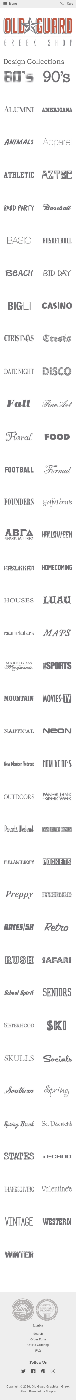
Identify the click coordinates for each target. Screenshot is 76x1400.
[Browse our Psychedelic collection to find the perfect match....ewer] (57, 898)
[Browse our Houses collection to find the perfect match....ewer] (19, 604)
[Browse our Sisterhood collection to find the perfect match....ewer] (19, 1029)
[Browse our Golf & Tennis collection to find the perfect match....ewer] (57, 505)
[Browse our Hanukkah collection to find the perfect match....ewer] (19, 571)
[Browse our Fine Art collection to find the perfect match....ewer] (57, 407)
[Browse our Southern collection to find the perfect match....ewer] (19, 1094)
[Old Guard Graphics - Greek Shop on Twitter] (23, 1372)
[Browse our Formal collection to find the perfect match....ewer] (57, 473)
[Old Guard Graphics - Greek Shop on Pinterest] (43, 1372)
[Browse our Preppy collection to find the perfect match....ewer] (19, 898)
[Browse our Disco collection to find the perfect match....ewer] (57, 375)
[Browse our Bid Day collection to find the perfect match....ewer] (57, 276)
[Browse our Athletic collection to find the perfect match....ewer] (19, 178)
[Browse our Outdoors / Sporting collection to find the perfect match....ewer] (19, 800)
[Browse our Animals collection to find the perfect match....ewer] (19, 146)
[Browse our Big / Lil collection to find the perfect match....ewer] (19, 309)
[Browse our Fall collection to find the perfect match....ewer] (19, 407)
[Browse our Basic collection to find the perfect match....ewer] (19, 244)
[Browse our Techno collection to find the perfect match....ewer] (57, 1160)
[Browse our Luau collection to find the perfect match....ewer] (57, 604)
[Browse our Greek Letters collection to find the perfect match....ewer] (19, 538)
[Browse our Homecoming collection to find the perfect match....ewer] (57, 571)
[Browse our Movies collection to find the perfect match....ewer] (57, 702)
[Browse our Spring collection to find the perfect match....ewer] (57, 1094)
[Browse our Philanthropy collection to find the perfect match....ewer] (19, 865)
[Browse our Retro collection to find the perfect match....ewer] (57, 931)
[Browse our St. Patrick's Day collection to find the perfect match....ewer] (57, 1127)
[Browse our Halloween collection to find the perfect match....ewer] (57, 538)
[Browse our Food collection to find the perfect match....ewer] (57, 440)
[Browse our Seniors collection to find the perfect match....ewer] (57, 996)
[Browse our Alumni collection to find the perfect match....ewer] (19, 113)
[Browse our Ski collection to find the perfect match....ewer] (57, 1029)
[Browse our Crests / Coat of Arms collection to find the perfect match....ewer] (57, 342)
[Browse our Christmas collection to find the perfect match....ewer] (19, 342)
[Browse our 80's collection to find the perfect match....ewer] (19, 80)
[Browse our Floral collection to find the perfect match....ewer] (19, 440)
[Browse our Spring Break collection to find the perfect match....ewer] (19, 1127)
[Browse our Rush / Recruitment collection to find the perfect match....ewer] (19, 963)
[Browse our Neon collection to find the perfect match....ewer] (57, 734)
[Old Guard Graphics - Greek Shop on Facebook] (33, 1372)
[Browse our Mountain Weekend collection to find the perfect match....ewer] (19, 702)
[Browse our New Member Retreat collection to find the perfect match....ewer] (19, 767)
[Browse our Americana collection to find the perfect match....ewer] (57, 113)
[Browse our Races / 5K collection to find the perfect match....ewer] (19, 931)
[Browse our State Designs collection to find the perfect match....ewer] (19, 1160)
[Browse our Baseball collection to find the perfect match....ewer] (57, 211)
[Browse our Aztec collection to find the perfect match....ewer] (57, 178)
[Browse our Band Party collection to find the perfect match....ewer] (19, 211)
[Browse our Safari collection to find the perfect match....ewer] (57, 963)
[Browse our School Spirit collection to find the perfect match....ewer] (19, 996)
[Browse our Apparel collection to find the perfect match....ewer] (57, 146)
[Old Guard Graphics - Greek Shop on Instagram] (52, 1372)
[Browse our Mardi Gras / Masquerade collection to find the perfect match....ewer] (19, 669)
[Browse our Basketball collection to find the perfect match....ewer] (57, 244)
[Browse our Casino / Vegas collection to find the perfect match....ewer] (57, 309)
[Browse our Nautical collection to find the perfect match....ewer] (19, 734)
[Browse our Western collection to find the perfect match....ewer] (57, 1225)
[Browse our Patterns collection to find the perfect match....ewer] (57, 832)
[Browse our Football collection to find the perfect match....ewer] (19, 473)
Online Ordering (38, 1345)
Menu (12, 3)
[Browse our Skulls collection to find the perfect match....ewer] (19, 1062)
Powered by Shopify (42, 1391)
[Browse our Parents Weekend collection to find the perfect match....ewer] (19, 832)
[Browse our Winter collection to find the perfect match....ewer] (19, 1258)
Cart (69, 3)
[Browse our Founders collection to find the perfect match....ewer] (19, 505)
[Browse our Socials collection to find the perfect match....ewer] (57, 1062)
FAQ (38, 1350)
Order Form (38, 1339)
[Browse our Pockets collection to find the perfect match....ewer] (57, 865)
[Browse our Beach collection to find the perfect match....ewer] (19, 276)
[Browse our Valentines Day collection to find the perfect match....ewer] (57, 1192)
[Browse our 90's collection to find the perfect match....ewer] (57, 80)
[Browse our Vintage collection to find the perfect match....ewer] (19, 1225)
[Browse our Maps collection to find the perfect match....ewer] (57, 636)
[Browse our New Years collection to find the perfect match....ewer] (57, 767)
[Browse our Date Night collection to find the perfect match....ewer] (19, 375)
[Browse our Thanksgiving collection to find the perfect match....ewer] (19, 1192)
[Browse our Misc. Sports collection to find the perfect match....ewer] (57, 669)
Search (38, 1333)
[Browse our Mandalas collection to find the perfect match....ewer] (19, 636)
